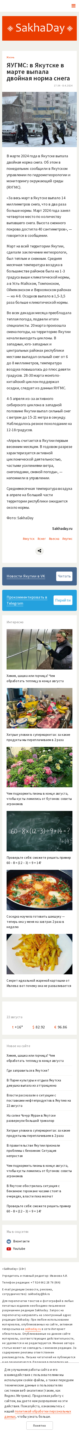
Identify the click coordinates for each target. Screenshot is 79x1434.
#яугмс (67, 539)
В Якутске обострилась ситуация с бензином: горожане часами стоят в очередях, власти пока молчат (34, 1191)
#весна (54, 539)
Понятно (39, 1425)
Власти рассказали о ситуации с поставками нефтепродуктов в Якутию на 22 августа (39, 1100)
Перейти (63, 600)
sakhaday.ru (33, 1329)
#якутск (29, 539)
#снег (42, 539)
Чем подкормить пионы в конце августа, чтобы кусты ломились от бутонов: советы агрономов (39, 1171)
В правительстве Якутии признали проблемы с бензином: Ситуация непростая (33, 1150)
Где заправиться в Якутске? (28, 1070)
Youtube (19, 1249)
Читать (64, 576)
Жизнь (10, 57)
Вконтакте (21, 1241)
